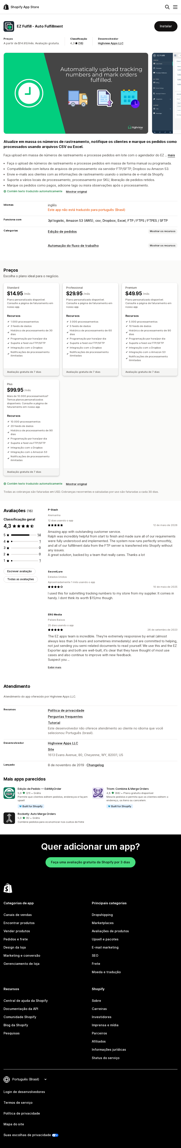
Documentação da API (21, 1009)
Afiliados (99, 1041)
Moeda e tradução (106, 972)
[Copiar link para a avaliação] (60, 510)
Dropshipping (102, 915)
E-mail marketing (105, 947)
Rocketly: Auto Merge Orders (37, 814)
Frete (96, 964)
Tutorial (54, 723)
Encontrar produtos (19, 923)
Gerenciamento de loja (22, 964)
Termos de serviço (18, 1103)
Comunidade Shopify (20, 1017)
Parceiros (99, 1033)
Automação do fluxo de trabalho (73, 246)
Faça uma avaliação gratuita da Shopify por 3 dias (90, 862)
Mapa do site (14, 1124)
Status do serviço (105, 1058)
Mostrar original (76, 191)
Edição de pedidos (62, 232)
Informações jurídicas (109, 1050)
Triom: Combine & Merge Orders (127, 788)
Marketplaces (103, 923)
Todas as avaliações (20, 579)
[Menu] (175, 7)
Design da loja (15, 947)
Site (51, 749)
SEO (95, 956)
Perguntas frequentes (65, 717)
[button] (46, 798)
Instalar (166, 26)
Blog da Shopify (16, 1025)
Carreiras (99, 1009)
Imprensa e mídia (105, 1025)
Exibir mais (54, 667)
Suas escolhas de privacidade (27, 1135)
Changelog (95, 765)
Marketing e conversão (22, 956)
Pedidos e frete (16, 939)
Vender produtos (17, 931)
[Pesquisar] (167, 7)
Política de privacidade (66, 710)
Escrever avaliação (19, 571)
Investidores (101, 1017)
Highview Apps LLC (110, 43)
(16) (80, 43)
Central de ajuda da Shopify (26, 1001)
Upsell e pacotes (105, 939)
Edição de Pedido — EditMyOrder (39, 788)
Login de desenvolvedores (24, 1092)
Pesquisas (12, 1033)
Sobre (96, 1001)
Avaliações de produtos (110, 931)
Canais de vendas (18, 915)
